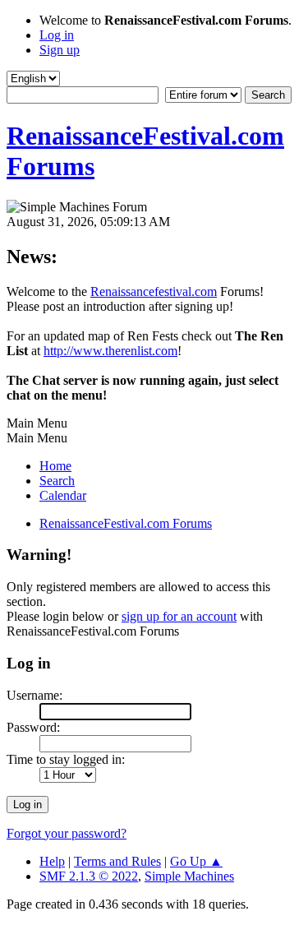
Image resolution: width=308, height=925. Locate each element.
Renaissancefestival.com (153, 291)
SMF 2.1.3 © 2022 (88, 876)
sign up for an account (179, 616)
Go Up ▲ (196, 861)
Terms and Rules (117, 861)
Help (52, 861)
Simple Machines (189, 876)
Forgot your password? (66, 833)
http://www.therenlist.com (110, 351)
